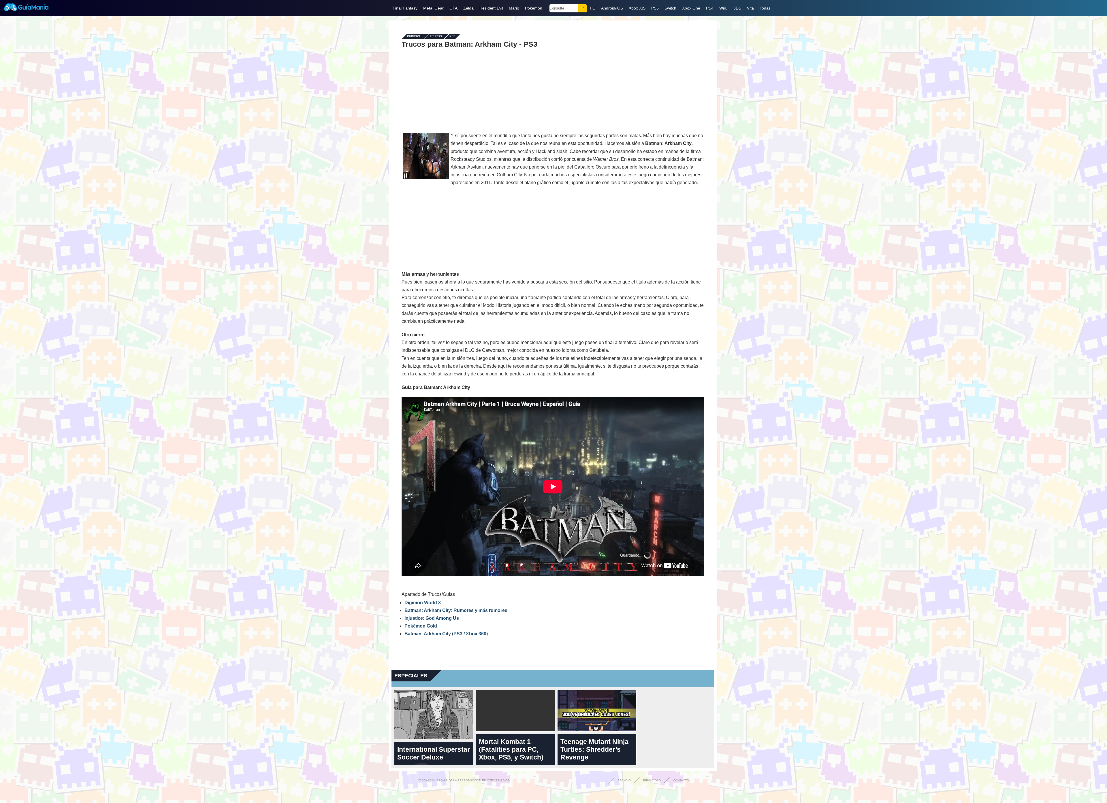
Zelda (468, 8)
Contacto (681, 780)
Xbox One (691, 8)
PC (592, 8)
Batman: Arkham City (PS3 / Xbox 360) (446, 633)
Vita (750, 8)
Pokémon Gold (420, 625)
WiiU (723, 8)
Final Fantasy (405, 8)
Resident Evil (491, 8)
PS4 (709, 8)
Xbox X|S (637, 8)
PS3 (452, 36)
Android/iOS (612, 8)
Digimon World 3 (422, 602)
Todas (765, 8)
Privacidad (652, 780)
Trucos (436, 36)
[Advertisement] (553, 90)
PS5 (655, 8)
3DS (737, 8)
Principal (414, 36)
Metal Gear (433, 8)
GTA (453, 8)
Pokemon (533, 8)
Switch (670, 8)
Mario (514, 8)
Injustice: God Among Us (431, 618)
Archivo (624, 780)
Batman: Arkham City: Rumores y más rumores (455, 610)
